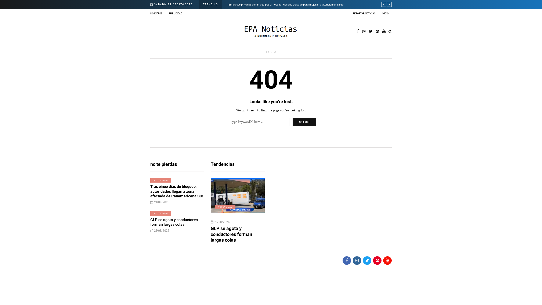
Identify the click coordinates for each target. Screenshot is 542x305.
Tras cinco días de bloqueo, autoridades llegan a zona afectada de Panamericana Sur (176, 191)
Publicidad (175, 13)
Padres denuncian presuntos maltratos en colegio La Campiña (254, 234)
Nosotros (156, 13)
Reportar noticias (364, 13)
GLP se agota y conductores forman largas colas (174, 222)
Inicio (385, 13)
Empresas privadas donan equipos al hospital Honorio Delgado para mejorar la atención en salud (285, 4)
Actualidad (160, 180)
